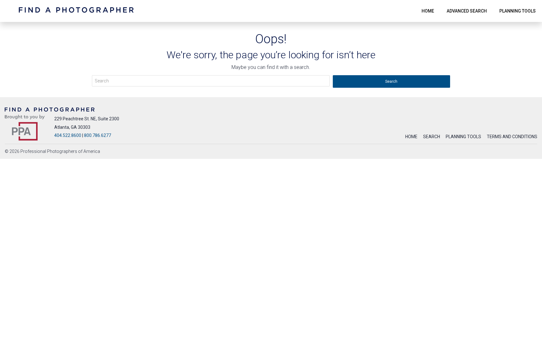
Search (431, 136)
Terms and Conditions (512, 136)
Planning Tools (463, 136)
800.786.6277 (97, 135)
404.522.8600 (67, 135)
